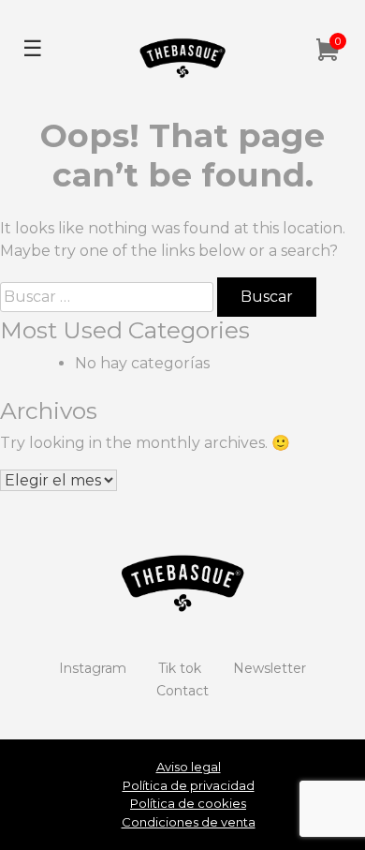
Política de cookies (188, 803)
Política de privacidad (189, 785)
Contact (182, 690)
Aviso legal (188, 766)
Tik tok (179, 668)
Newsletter (269, 668)
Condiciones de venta (189, 821)
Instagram (92, 668)
